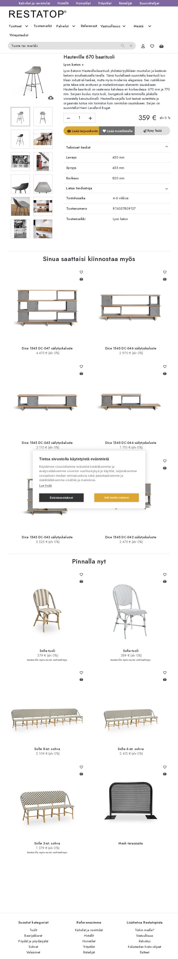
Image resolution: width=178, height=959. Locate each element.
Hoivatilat (83, 3)
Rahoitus (144, 941)
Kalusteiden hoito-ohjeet (144, 946)
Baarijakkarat (33, 935)
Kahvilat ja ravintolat (34, 3)
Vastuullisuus (144, 935)
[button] (117, 147)
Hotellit (63, 3)
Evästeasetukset (61, 497)
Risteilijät (125, 3)
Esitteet (144, 952)
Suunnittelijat (149, 3)
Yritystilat (104, 3)
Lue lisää (45, 485)
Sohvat (33, 946)
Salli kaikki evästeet (116, 497)
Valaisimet (33, 952)
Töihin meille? (145, 930)
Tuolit (33, 930)
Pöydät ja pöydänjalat (33, 941)
